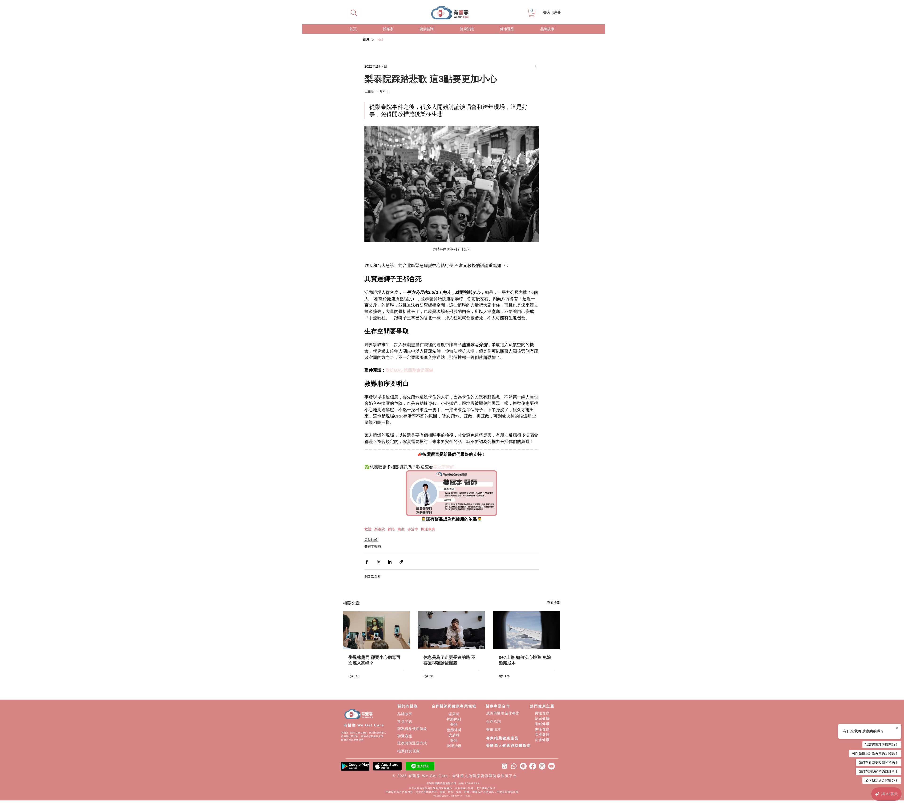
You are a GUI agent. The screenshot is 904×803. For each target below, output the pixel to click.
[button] (532, 13)
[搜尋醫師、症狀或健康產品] (353, 12)
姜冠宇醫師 (372, 547)
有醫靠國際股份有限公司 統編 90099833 (453, 783)
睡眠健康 (542, 724)
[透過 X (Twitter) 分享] (378, 562)
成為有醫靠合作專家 (503, 713)
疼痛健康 (542, 729)
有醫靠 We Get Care (364, 725)
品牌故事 (404, 714)
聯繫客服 (404, 736)
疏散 (401, 529)
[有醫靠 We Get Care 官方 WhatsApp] (513, 766)
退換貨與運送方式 (412, 743)
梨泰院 (379, 529)
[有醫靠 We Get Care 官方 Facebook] (532, 766)
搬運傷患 (428, 529)
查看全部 (553, 602)
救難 (367, 529)
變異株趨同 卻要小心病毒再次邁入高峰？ (374, 660)
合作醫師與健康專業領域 (454, 706)
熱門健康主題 (542, 706)
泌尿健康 (542, 719)
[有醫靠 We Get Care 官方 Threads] (504, 766)
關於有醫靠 (408, 706)
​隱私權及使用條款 (412, 729)
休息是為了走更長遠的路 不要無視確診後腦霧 (450, 660)
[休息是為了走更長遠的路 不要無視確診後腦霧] (451, 630)
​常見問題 (404, 721)
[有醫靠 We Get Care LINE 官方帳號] (523, 766)
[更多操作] (536, 66)
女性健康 (542, 734)
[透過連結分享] (401, 562)
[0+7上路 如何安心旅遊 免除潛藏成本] (526, 630)
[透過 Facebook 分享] (366, 562)
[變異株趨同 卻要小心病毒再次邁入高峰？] (376, 630)
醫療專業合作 (498, 706)
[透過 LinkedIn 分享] (389, 562)
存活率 (413, 529)
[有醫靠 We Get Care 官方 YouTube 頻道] (551, 766)
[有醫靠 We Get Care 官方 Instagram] (542, 766)
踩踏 (391, 529)
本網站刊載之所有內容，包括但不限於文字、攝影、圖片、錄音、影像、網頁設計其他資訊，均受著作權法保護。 (453, 792)
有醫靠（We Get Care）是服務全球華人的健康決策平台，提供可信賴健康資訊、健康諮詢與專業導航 (363, 736)
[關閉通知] (897, 728)
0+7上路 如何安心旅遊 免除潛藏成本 (525, 660)
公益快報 (371, 540)
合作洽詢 (493, 721)
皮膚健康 (542, 740)
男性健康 (542, 713)
